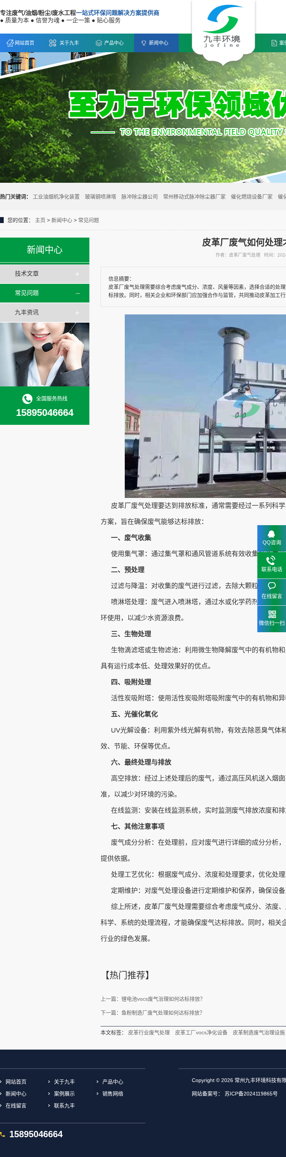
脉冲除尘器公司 (139, 197)
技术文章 (27, 273)
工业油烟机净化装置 (56, 197)
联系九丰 (64, 1106)
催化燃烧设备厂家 (252, 197)
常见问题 (88, 220)
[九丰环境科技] (223, 34)
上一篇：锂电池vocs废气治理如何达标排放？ (153, 999)
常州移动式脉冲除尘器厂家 (194, 197)
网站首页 (24, 43)
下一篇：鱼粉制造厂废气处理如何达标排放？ (153, 1013)
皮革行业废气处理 (149, 1032)
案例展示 (64, 1094)
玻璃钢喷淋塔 (100, 197)
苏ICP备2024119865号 (251, 1094)
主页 (40, 220)
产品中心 (114, 43)
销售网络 (112, 1094)
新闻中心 (158, 43)
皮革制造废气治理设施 (259, 1032)
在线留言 (16, 1106)
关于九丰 (69, 43)
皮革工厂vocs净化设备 (201, 1032)
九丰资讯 (27, 312)
